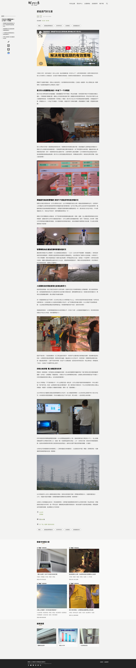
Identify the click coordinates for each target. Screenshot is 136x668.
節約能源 (75, 612)
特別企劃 (72, 3)
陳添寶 (47, 20)
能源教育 (88, 612)
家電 (47, 577)
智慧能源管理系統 (48, 25)
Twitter (38, 665)
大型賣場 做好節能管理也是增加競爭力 (8, 33)
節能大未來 (62, 645)
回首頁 (101, 662)
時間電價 (40, 615)
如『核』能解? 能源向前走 (46, 524)
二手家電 (89, 577)
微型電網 (55, 615)
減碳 (80, 612)
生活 (41, 17)
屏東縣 (41, 514)
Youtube (31, 665)
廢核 (50, 615)
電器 (39, 577)
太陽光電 (45, 615)
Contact (33, 665)
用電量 (42, 577)
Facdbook (28, 665)
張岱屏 (43, 20)
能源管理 (58, 612)
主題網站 (87, 3)
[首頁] (34, 3)
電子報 (101, 3)
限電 (50, 612)
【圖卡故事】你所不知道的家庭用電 (47, 574)
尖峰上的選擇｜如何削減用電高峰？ (47, 610)
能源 (38, 17)
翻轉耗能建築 (41, 645)
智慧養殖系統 (76, 25)
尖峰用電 (67, 25)
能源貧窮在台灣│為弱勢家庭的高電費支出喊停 (82, 574)
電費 (50, 577)
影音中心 (80, 3)
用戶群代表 (59, 25)
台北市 (41, 512)
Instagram (36, 665)
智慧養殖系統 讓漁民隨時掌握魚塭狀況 (8, 29)
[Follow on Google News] (8, 53)
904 (42, 519)
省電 (85, 577)
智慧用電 (45, 612)
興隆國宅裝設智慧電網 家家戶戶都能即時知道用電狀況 (9, 25)
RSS (40, 665)
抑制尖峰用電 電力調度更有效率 (9, 37)
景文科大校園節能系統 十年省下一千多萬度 (8, 19)
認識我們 (95, 3)
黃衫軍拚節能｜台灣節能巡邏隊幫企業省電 (81, 610)
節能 (39, 25)
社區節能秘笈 (84, 645)
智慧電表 (64, 612)
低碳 (84, 612)
